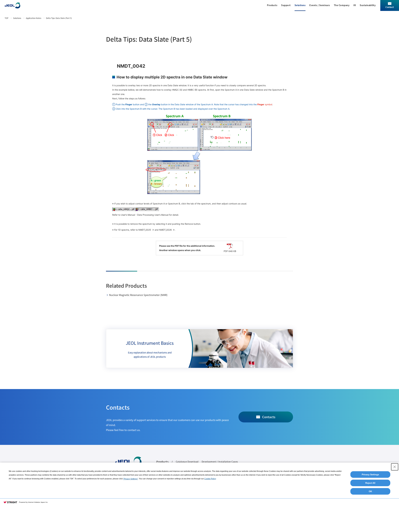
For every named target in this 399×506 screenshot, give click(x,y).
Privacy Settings (370, 474)
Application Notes (33, 18)
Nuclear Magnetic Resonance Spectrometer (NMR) (138, 295)
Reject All (370, 483)
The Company (342, 5)
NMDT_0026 (165, 229)
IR (354, 5)
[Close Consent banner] (394, 466)
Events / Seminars (319, 5)
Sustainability (368, 5)
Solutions (300, 5)
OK (370, 491)
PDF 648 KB (230, 251)
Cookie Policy (210, 479)
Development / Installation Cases (220, 461)
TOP (6, 18)
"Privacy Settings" (130, 479)
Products (272, 5)
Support (286, 5)
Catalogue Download (187, 461)
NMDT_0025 (145, 229)
